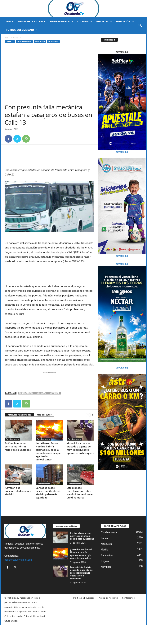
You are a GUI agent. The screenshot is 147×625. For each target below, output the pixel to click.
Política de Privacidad (84, 597)
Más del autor (44, 414)
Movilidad (53, 41)
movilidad (55, 393)
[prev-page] (88, 415)
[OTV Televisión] (73, 8)
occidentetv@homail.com (18, 559)
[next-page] (92, 415)
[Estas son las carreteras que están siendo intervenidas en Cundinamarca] (80, 474)
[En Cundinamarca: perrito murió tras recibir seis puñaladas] (18, 430)
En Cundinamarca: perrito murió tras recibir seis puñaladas (18, 446)
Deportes (102, 21)
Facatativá (107, 555)
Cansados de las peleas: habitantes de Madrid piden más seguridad (48, 492)
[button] (140, 25)
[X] (17, 139)
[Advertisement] (49, 74)
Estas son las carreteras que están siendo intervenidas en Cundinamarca (80, 492)
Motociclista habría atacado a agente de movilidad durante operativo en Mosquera (80, 448)
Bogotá (105, 561)
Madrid (104, 549)
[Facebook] (8, 139)
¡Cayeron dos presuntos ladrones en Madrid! (18, 491)
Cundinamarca (59, 21)
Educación (123, 21)
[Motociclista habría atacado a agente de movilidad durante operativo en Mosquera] (80, 430)
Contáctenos (128, 597)
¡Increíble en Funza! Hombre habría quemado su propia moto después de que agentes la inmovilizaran (48, 451)
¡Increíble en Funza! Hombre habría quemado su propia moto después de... (81, 554)
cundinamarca (26, 393)
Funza (104, 538)
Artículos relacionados (19, 414)
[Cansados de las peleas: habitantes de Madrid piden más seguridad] (49, 474)
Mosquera (40, 41)
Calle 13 (9, 41)
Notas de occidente (31, 21)
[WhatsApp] (26, 139)
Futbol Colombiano (20, 30)
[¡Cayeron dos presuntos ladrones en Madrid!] (18, 474)
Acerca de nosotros (108, 597)
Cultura (83, 21)
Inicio (10, 21)
